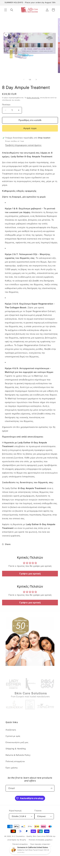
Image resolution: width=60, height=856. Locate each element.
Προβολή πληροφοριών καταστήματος (23, 145)
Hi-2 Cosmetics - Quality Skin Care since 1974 (31, 836)
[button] (6, 10)
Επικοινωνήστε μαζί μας (17, 742)
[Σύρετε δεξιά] (36, 79)
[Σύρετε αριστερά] (24, 79)
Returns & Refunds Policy (18, 755)
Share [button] (8, 544)
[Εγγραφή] (51, 788)
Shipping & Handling (16, 748)
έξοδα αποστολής (33, 97)
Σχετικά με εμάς (13, 736)
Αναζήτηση (11, 730)
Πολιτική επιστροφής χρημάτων (41, 840)
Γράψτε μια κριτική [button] (30, 573)
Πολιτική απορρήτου (15, 761)
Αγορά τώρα (30, 128)
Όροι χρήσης (12, 767)
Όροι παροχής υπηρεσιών (40, 844)
